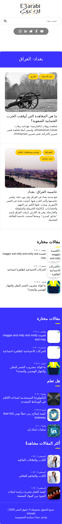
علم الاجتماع (47, 76)
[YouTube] (41, 31)
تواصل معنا (41, 517)
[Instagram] (20, 31)
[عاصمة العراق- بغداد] (31, 168)
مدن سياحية (47, 158)
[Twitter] (31, 31)
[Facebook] (36, 31)
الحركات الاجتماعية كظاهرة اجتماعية (26, 269)
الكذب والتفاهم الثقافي (32, 475)
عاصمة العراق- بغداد (42, 192)
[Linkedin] (25, 31)
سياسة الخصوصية (24, 517)
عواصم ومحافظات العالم (28, 152)
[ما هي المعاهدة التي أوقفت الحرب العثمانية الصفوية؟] (31, 92)
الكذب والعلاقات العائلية (32, 460)
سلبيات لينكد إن (37, 429)
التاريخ (33, 76)
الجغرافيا (48, 152)
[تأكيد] (5, 21)
